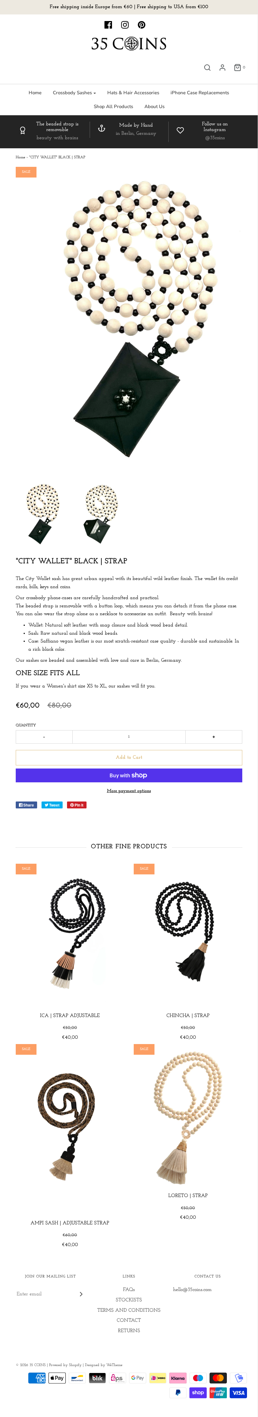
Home (35, 93)
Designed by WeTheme (103, 1365)
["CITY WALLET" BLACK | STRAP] (40, 514)
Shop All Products (113, 106)
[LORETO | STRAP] (188, 1118)
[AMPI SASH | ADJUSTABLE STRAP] (70, 1131)
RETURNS (129, 1330)
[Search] (207, 67)
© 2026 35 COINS (31, 1365)
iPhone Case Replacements (200, 93)
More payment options (129, 791)
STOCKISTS (129, 1300)
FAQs (129, 1289)
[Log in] (222, 67)
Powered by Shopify (65, 1365)
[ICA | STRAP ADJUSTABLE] (70, 937)
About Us (154, 106)
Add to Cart (129, 757)
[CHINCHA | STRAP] (188, 937)
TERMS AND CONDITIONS (128, 1310)
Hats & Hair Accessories (133, 93)
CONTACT (129, 1320)
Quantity (26, 725)
